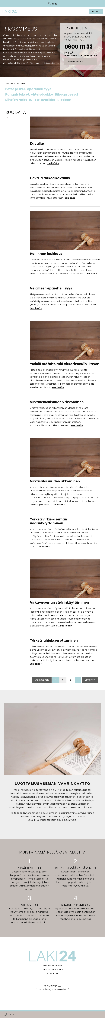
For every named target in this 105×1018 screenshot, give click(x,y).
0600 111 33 (78, 47)
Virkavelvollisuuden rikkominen (57, 402)
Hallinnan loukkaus (46, 253)
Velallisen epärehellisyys (51, 288)
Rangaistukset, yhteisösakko (29, 94)
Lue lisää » (53, 163)
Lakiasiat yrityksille (52, 969)
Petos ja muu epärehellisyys (28, 89)
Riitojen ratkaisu (18, 100)
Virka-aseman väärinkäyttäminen (59, 602)
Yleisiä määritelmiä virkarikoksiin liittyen (64, 364)
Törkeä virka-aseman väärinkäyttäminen (48, 521)
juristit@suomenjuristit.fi (56, 989)
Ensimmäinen (42, 679)
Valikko (96, 11)
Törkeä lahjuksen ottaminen (54, 640)
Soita (11, 1014)
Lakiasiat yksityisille (52, 965)
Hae (54, 4)
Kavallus (37, 143)
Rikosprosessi (66, 94)
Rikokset (64, 100)
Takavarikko (44, 100)
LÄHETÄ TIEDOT (75, 61)
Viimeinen (90, 679)
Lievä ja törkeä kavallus (50, 178)
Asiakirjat (52, 973)
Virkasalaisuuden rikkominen (55, 481)
